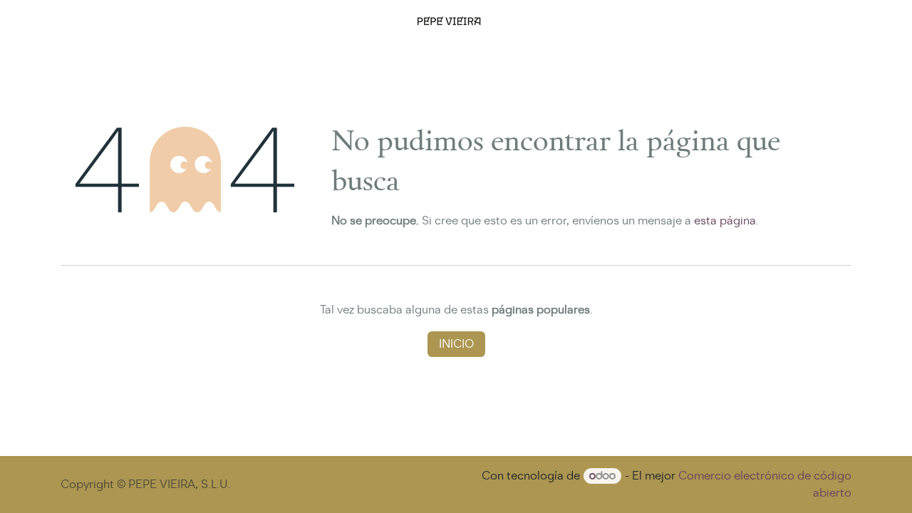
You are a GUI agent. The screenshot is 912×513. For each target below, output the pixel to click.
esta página (725, 220)
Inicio (456, 344)
